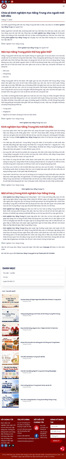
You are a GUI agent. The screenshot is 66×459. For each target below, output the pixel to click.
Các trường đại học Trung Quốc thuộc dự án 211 (36, 385)
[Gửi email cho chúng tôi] (13, 445)
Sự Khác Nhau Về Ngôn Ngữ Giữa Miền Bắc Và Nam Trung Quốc (41, 299)
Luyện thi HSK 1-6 (8, 281)
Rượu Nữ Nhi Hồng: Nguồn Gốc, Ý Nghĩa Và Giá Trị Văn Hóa (39, 328)
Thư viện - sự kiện (9, 273)
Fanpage (46, 247)
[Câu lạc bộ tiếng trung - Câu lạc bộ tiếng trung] (6, 6)
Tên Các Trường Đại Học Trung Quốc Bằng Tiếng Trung (38, 399)
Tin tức (5, 277)
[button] (64, 6)
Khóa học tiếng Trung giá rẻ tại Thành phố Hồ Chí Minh (35, 253)
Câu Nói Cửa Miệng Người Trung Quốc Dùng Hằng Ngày (38, 371)
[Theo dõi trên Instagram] (6, 1)
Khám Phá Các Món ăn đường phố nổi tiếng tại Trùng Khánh (40, 342)
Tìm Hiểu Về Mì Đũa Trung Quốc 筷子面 (33, 356)
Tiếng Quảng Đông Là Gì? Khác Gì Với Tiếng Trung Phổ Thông (40, 314)
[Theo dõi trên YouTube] (12, 1)
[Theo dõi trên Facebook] (2, 1)
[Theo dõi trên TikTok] (9, 1)
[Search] (64, 1)
